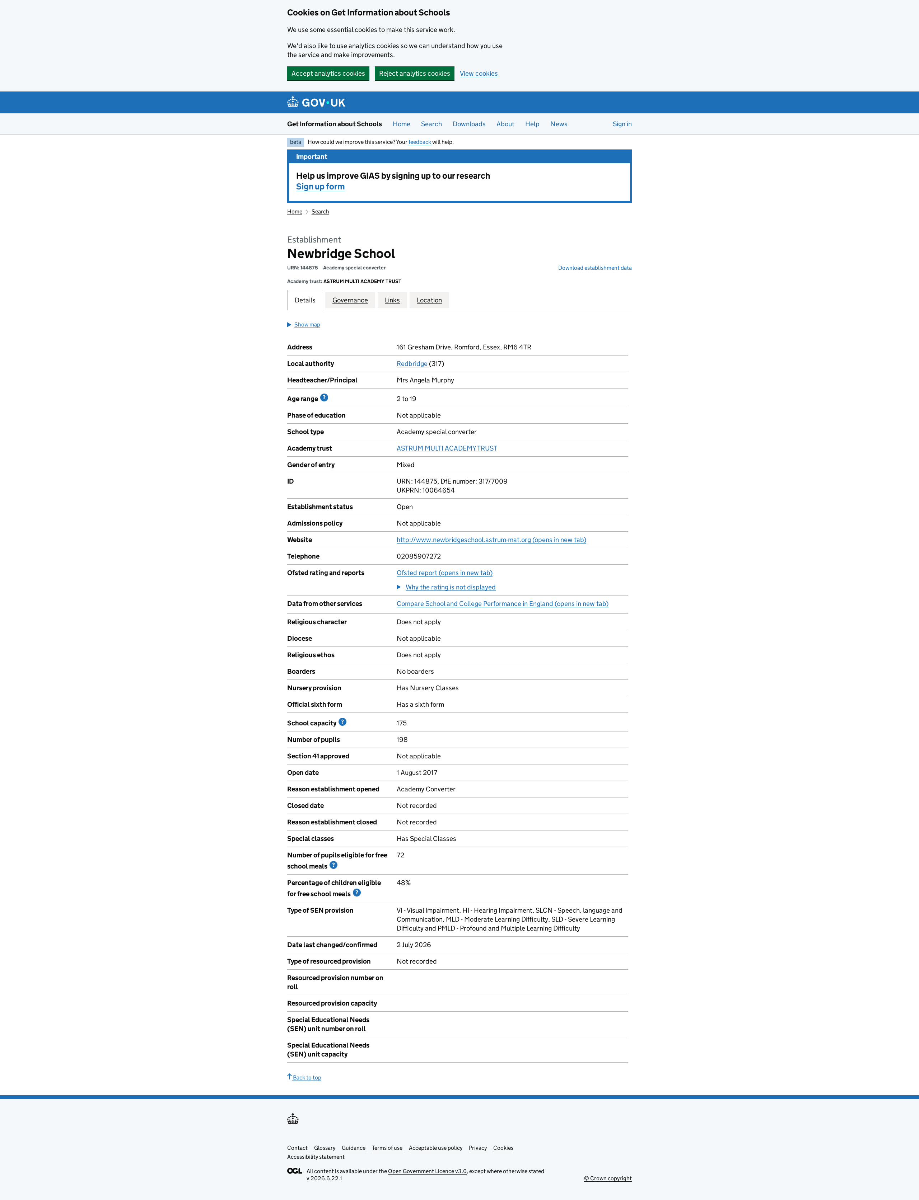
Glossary (324, 1147)
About (505, 124)
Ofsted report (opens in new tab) (445, 573)
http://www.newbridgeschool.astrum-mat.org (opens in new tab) (491, 540)
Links (392, 300)
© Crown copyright (608, 1178)
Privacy (478, 1147)
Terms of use (387, 1147)
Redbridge (413, 363)
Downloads (469, 124)
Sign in (622, 124)
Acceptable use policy (435, 1147)
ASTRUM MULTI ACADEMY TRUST (362, 281)
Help (532, 124)
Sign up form (320, 186)
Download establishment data (595, 267)
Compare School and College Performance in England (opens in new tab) (502, 603)
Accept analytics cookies (328, 73)
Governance (350, 300)
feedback (420, 141)
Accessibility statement (316, 1156)
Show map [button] (307, 324)
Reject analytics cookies (414, 73)
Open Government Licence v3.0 (427, 1171)
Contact (297, 1147)
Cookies (503, 1147)
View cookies (479, 73)
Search (431, 124)
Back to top (306, 1077)
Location (429, 300)
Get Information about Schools (334, 124)
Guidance (353, 1147)
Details (305, 300)
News (559, 124)
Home (401, 124)
